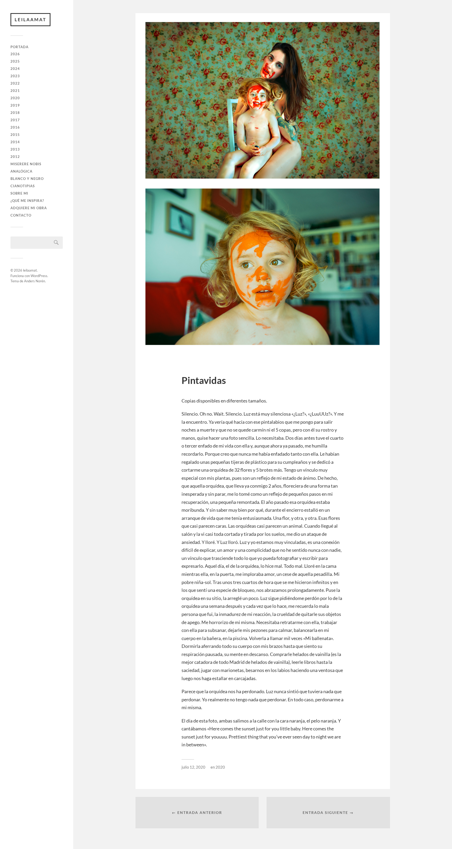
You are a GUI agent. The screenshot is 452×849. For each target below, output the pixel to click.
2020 (15, 98)
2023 (15, 76)
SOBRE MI (19, 193)
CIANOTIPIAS (22, 186)
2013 (15, 149)
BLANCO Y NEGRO (27, 179)
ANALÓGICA (21, 171)
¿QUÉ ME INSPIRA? (27, 201)
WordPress (39, 276)
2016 (15, 127)
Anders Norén (34, 281)
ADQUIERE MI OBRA (28, 208)
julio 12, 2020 (193, 767)
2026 (15, 54)
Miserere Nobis (25, 164)
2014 (15, 142)
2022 (15, 83)
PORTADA (19, 47)
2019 (15, 105)
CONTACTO (20, 215)
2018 (15, 113)
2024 (15, 69)
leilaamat (30, 19)
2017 (15, 120)
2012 (15, 157)
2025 (15, 61)
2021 (15, 91)
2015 (15, 135)
